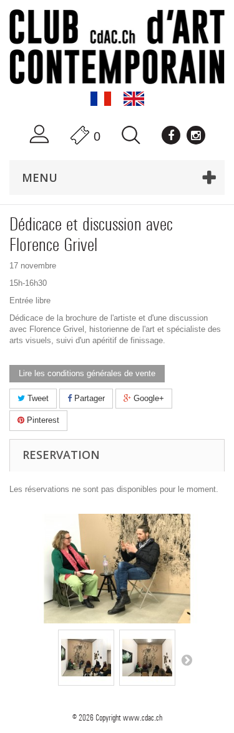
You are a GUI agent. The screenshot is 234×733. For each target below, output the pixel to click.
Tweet (37, 398)
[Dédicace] (86, 657)
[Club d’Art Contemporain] (117, 46)
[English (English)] (134, 99)
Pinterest (41, 420)
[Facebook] (171, 135)
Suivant (186, 659)
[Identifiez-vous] (39, 134)
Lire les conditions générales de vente (87, 373)
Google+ (147, 398)
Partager (88, 398)
